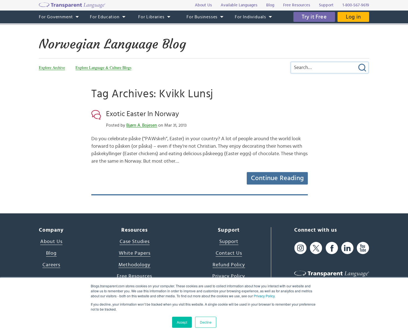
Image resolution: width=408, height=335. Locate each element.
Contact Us (229, 253)
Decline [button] (205, 322)
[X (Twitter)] (316, 248)
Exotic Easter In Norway (142, 113)
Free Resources (134, 276)
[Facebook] (332, 248)
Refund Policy (229, 264)
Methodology (134, 264)
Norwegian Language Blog (112, 44)
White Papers (134, 253)
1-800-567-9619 (355, 5)
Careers (51, 264)
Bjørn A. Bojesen (141, 125)
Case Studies (135, 241)
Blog (51, 253)
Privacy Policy (264, 295)
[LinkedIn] (347, 248)
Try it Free (314, 17)
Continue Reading (277, 178)
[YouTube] (363, 248)
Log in (353, 17)
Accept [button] (182, 322)
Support (228, 241)
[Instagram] (300, 248)
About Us (51, 241)
